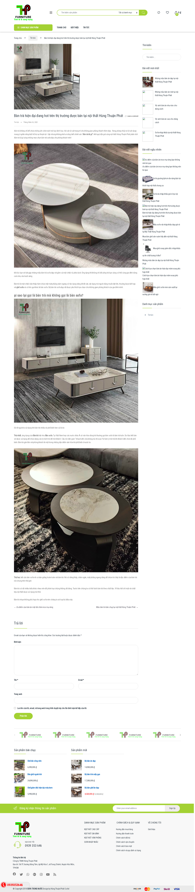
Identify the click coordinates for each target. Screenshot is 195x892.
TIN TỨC (86, 27)
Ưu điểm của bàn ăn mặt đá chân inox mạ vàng (33, 607)
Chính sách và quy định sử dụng (128, 850)
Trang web (18, 694)
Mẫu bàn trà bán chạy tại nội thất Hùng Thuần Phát (117, 607)
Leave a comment (132, 116)
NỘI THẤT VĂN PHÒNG (92, 838)
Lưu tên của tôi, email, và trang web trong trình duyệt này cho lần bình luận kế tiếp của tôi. (52, 708)
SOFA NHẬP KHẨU (91, 842)
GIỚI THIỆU (75, 27)
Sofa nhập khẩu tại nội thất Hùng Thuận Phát (168, 134)
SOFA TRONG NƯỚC (34, 889)
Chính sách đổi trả (123, 838)
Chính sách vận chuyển (125, 842)
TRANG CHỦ (61, 27)
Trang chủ (18, 38)
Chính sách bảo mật (124, 846)
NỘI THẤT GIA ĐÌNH (91, 833)
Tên (16, 680)
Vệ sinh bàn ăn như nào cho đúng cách (166, 107)
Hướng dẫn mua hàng (124, 829)
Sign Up (172, 808)
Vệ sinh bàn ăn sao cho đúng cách (166, 121)
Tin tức (33, 38)
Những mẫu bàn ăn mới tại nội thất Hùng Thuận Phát (166, 93)
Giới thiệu (151, 829)
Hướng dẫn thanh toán (124, 833)
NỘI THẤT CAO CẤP (91, 829)
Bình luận (17, 642)
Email (81, 680)
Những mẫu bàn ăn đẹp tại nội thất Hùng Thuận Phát (166, 80)
